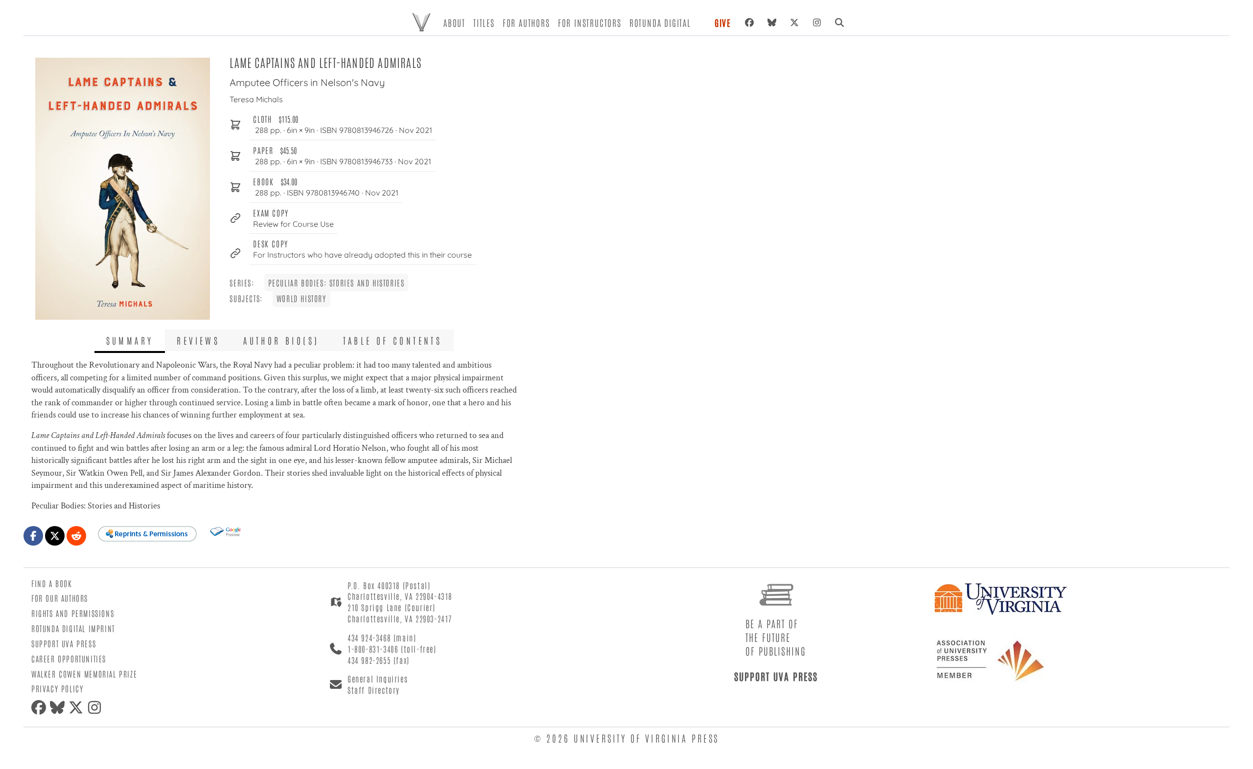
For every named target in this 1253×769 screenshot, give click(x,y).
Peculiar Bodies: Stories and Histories (336, 282)
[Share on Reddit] (76, 536)
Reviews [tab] (198, 340)
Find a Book (51, 583)
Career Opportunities (68, 658)
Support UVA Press (63, 643)
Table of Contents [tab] (392, 340)
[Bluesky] (771, 22)
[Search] (839, 22)
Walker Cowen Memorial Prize (84, 674)
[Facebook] (749, 22)
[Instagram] (816, 22)
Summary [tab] (130, 340)
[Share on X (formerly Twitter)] (55, 536)
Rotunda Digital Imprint (73, 628)
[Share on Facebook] (33, 536)
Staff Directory (374, 690)
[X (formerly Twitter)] (794, 22)
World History (301, 298)
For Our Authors (59, 598)
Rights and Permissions (72, 613)
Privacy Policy (57, 688)
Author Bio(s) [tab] (281, 340)
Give (723, 22)
